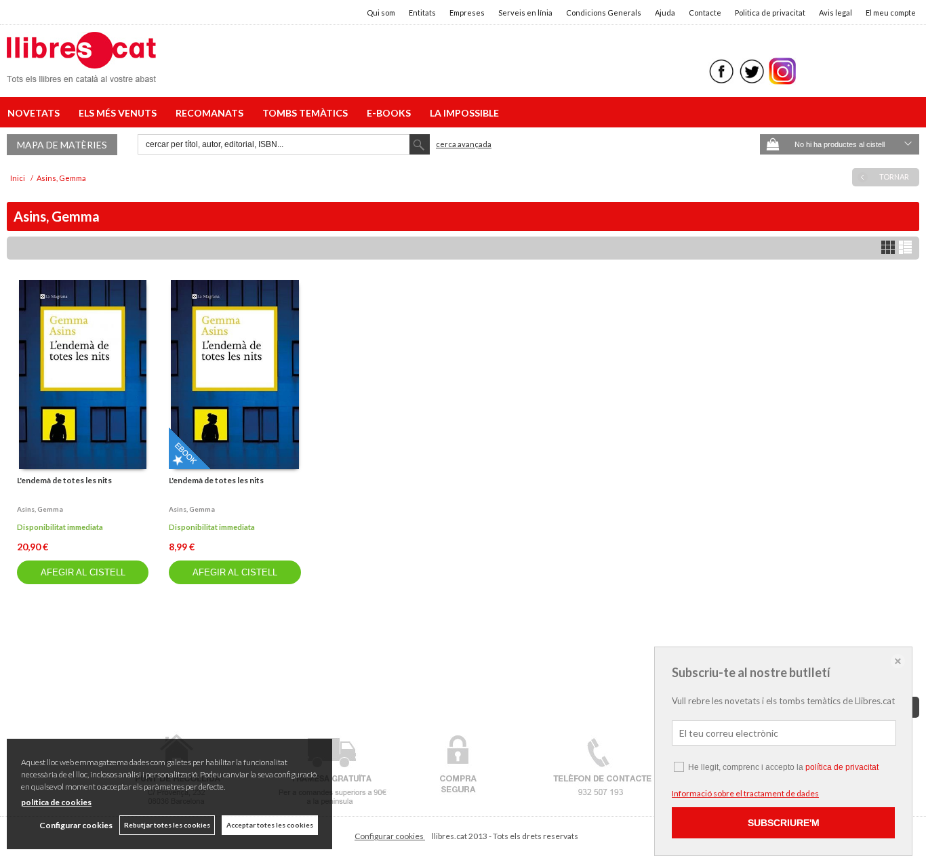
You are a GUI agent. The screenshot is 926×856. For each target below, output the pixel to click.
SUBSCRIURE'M (784, 822)
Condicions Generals (603, 12)
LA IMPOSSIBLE (464, 113)
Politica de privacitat (770, 12)
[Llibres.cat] (81, 73)
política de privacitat (842, 767)
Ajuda (665, 12)
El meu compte (891, 12)
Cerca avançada (463, 144)
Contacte (705, 12)
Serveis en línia (525, 12)
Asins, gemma (40, 509)
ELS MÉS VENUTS (120, 113)
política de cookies (56, 802)
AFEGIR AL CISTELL (83, 572)
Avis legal (835, 12)
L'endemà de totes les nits (64, 480)
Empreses (467, 12)
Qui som (381, 12)
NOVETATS (35, 113)
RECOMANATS (211, 113)
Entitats (422, 12)
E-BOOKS (391, 113)
